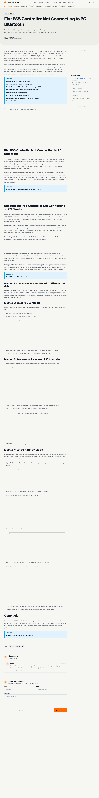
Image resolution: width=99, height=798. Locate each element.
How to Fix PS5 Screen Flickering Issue (18, 81)
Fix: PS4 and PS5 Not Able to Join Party (18, 95)
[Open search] (89, 2)
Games (47, 2)
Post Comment (61, 710)
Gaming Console (9, 13)
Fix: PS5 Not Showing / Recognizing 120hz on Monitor (22, 89)
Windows (70, 2)
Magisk (31, 6)
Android (41, 2)
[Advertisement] (35, 198)
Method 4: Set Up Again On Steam (81, 98)
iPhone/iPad (54, 2)
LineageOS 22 (24, 6)
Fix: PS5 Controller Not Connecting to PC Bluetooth (81, 79)
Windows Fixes (71, 6)
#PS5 (11, 646)
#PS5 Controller (19, 646)
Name (5, 686)
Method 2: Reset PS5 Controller (80, 91)
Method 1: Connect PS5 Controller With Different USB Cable (82, 87)
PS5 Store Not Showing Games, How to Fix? (19, 635)
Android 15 (16, 6)
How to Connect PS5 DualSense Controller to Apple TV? (23, 87)
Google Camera (39, 6)
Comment (6, 693)
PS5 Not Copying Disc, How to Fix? (16, 92)
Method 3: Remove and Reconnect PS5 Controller (82, 94)
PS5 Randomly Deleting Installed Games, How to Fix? (22, 98)
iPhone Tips (62, 6)
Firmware (55, 6)
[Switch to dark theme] (93, 2)
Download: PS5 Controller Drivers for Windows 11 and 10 (23, 189)
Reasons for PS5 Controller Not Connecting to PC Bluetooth (82, 83)
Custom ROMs (48, 6)
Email (37, 686)
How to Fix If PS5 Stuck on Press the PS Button (20, 101)
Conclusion (74, 101)
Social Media (62, 2)
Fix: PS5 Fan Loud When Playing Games (18, 276)
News (35, 2)
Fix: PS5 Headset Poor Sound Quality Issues (19, 84)
